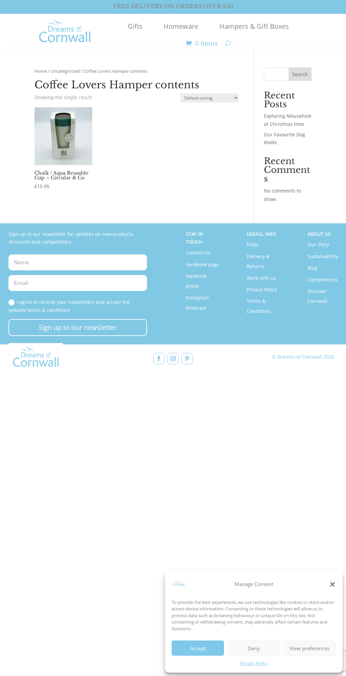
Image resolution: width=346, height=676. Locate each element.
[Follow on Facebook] (159, 358)
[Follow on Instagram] (173, 358)
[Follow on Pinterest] (187, 358)
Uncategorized (65, 71)
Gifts (135, 26)
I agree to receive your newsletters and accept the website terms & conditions (69, 306)
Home (40, 71)
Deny (254, 648)
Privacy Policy (254, 663)
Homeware (181, 26)
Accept (198, 648)
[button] (332, 584)
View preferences (309, 648)
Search (300, 74)
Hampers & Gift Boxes (254, 26)
